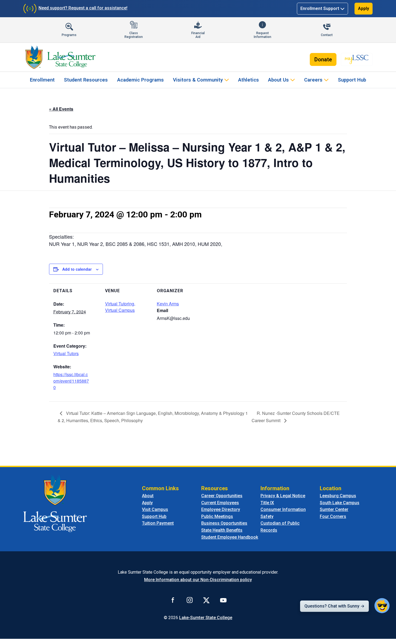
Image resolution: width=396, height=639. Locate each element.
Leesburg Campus (338, 495)
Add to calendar (77, 269)
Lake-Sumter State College (205, 617)
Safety (266, 516)
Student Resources (86, 80)
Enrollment (42, 80)
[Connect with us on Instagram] (190, 600)
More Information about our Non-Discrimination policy (198, 579)
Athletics (248, 80)
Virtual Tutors (66, 353)
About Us (278, 80)
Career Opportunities (221, 495)
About (148, 495)
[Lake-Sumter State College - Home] (60, 57)
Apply (363, 8)
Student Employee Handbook (229, 537)
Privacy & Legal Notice (282, 495)
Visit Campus (155, 509)
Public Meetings (217, 516)
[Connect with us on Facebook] (173, 600)
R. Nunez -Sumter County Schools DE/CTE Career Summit (296, 416)
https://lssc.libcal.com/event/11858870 (71, 380)
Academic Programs (140, 80)
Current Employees (220, 502)
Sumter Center (334, 509)
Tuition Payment (158, 523)
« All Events (61, 109)
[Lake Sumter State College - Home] (55, 503)
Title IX (267, 502)
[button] (382, 605)
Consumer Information (283, 509)
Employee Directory (220, 509)
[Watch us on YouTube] (223, 600)
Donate (323, 59)
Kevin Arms (168, 304)
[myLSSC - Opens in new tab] (357, 59)
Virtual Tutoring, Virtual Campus (120, 307)
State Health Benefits (221, 530)
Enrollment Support (319, 8)
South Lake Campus (339, 502)
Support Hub (352, 80)
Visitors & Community (198, 80)
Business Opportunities (224, 523)
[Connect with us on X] (206, 600)
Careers (313, 80)
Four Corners (333, 516)
